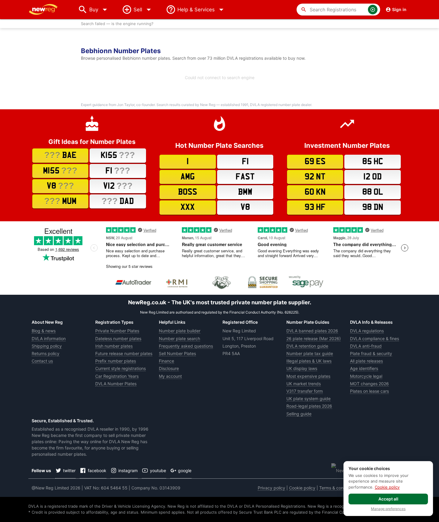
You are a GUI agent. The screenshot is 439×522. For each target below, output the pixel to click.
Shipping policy (47, 345)
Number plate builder (179, 330)
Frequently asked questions (186, 345)
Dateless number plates (118, 338)
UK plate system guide (308, 398)
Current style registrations (120, 368)
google (184, 470)
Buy (99, 9)
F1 (117, 170)
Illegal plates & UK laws (308, 360)
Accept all (388, 498)
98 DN (372, 207)
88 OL (372, 192)
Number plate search (179, 338)
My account (170, 376)
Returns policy (45, 353)
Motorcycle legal (366, 376)
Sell (137, 10)
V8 (60, 186)
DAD (118, 201)
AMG (187, 176)
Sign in (399, 9)
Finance (166, 360)
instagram (128, 470)
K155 (118, 155)
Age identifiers (364, 368)
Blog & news (44, 330)
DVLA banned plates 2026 (312, 330)
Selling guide (298, 413)
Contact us (42, 360)
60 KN (315, 192)
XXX (187, 207)
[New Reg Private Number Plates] (47, 10)
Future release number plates (123, 353)
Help (196, 10)
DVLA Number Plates (115, 383)
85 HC (372, 161)
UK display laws (301, 368)
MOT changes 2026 (369, 383)
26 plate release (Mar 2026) (313, 338)
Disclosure (169, 368)
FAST (245, 176)
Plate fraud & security (371, 353)
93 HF (315, 207)
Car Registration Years (117, 376)
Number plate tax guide (309, 353)
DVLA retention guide (307, 345)
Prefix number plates (115, 360)
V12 (118, 186)
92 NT (315, 176)
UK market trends (303, 383)
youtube (158, 470)
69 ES (315, 161)
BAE (60, 155)
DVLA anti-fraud (366, 345)
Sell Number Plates (177, 353)
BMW (245, 192)
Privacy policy (271, 487)
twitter (69, 470)
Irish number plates (114, 345)
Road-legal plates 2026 (309, 406)
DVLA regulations (367, 330)
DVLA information (49, 338)
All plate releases (366, 360)
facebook (97, 470)
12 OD (372, 176)
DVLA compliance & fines (374, 338)
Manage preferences (388, 509)
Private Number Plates (117, 330)
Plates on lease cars (369, 391)
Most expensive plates (308, 376)
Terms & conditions (337, 487)
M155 (60, 170)
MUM (60, 201)
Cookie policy (302, 487)
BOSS (187, 192)
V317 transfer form (304, 391)
